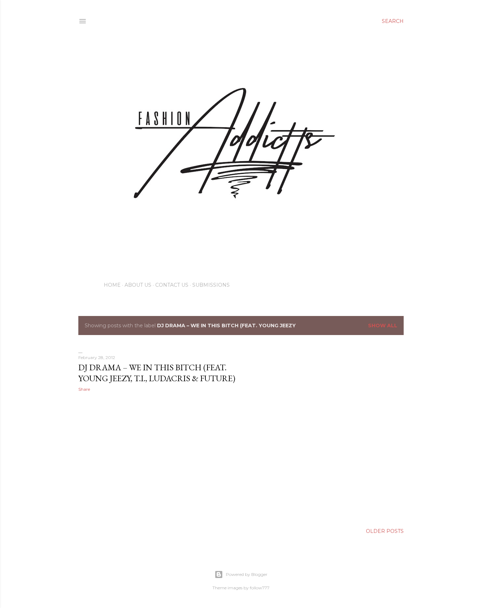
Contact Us (171, 285)
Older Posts (385, 531)
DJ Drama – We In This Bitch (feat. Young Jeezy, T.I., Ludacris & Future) (156, 373)
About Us (138, 285)
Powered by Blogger (246, 574)
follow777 (260, 587)
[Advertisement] (157, 458)
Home (112, 285)
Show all (382, 325)
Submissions (211, 285)
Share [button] (84, 389)
